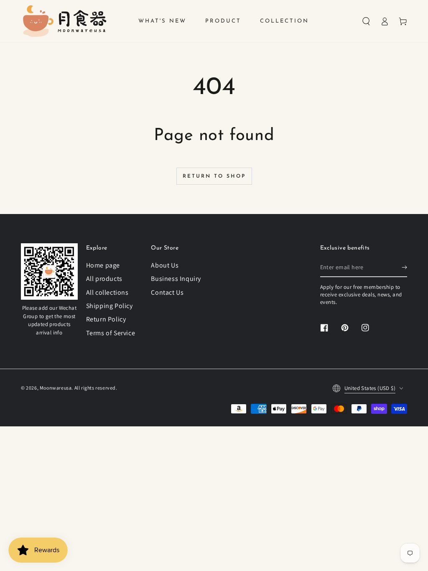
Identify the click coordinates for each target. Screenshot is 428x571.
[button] (366, 21)
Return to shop (214, 176)
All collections (107, 292)
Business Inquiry (176, 278)
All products (104, 278)
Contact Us (167, 292)
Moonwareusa (56, 388)
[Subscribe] (404, 267)
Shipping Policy (109, 305)
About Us (164, 265)
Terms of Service (110, 333)
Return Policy (106, 319)
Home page (103, 265)
